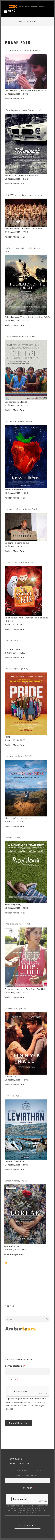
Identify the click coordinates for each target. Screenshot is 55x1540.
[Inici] (27, 6)
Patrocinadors (19, 1463)
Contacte (16, 1459)
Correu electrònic (14, 1365)
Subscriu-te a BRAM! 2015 (6, 1263)
